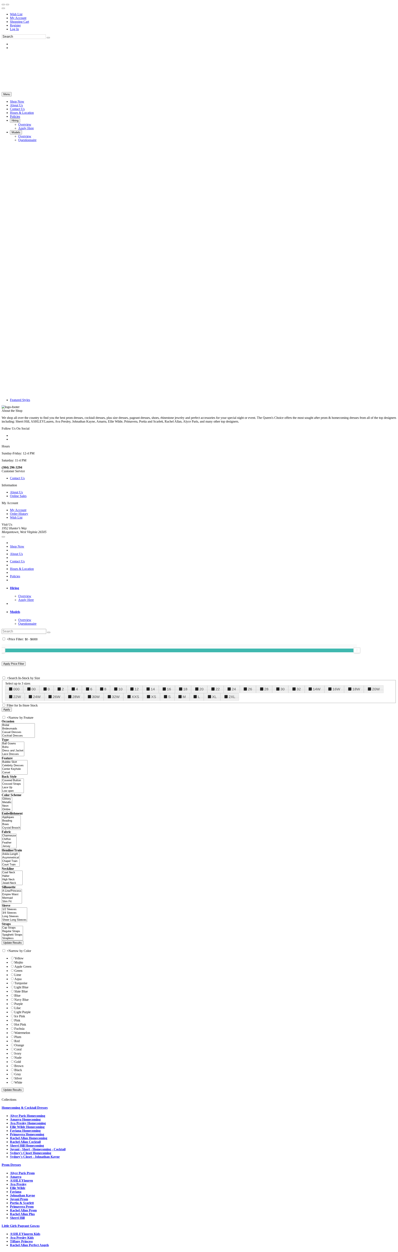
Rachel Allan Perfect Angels (29, 1245)
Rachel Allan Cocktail (25, 1142)
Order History (19, 513)
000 (16, 689)
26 (250, 689)
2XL (232, 697)
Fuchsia (19, 1028)
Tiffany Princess (21, 1241)
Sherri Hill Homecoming (27, 1145)
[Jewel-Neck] (12, 883)
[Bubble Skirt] (14, 762)
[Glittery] (7, 799)
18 (185, 689)
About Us (16, 492)
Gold (17, 1061)
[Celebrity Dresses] (14, 765)
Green (18, 970)
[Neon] (7, 806)
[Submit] (48, 37)
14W (316, 689)
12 (137, 689)
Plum (17, 1037)
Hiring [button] (14, 588)
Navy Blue (21, 999)
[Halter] (12, 876)
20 (201, 689)
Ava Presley (18, 1184)
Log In (14, 29)
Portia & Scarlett (22, 1203)
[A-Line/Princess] (12, 891)
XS (153, 697)
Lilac (17, 1008)
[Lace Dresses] (13, 754)
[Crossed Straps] (13, 784)
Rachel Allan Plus (22, 1214)
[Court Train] (10, 864)
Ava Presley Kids (22, 1237)
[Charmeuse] (9, 835)
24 (234, 689)
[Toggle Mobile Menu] (3, 536)
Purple (18, 1004)
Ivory (17, 1053)
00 (34, 689)
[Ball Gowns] (13, 743)
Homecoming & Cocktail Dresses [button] (25, 1107)
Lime (17, 975)
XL (214, 697)
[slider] (356, 650)
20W (376, 689)
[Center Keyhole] (14, 769)
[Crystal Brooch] (11, 828)
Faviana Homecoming (25, 1130)
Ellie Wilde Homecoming (27, 1127)
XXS (135, 697)
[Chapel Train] (10, 861)
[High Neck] (12, 879)
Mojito (18, 962)
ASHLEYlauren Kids (25, 1234)
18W (356, 689)
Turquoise (20, 983)
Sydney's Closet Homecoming (30, 1153)
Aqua (18, 979)
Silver (18, 1078)
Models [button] (15, 612)
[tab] (203, 588)
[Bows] (11, 824)
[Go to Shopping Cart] (3, 4)
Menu (6, 94)
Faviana (15, 1191)
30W (96, 697)
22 (218, 689)
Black (18, 1070)
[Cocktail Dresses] (18, 736)
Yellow (19, 958)
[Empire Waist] (12, 894)
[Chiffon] (9, 839)
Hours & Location (22, 569)
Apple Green (22, 966)
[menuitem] (203, 14)
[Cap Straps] (12, 928)
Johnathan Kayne (22, 1195)
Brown (18, 1066)
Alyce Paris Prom (22, 1173)
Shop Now (17, 546)
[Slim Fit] (12, 901)
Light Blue (21, 987)
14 (153, 689)
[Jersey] (9, 846)
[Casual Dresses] (18, 732)
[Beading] (11, 821)
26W (56, 697)
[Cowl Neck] (12, 872)
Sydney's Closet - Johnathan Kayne (35, 1156)
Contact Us (17, 478)
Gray (17, 1074)
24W (37, 697)
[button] (17, 101)
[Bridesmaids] (18, 729)
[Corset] (14, 772)
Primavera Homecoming (27, 1134)
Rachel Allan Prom (23, 1210)
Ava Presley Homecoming (28, 1123)
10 (120, 689)
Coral (18, 1049)
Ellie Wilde (17, 1188)
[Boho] (13, 747)
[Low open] (13, 791)
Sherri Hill (17, 1218)
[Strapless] (12, 938)
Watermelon (22, 1033)
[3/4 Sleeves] (14, 913)
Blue (17, 995)
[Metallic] (7, 802)
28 (266, 689)
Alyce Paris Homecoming (27, 1115)
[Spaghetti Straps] (12, 935)
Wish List (16, 14)
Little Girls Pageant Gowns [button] (21, 1226)
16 (169, 689)
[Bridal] (18, 725)
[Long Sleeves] (14, 916)
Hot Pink (20, 1024)
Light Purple (22, 1012)
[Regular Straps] (12, 931)
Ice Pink (19, 1016)
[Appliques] (11, 817)
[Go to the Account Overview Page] (3, 8)
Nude (18, 1057)
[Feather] (9, 843)
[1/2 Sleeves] (14, 909)
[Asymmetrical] (10, 857)
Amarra (15, 1177)
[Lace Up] (13, 787)
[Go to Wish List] (7, 4)
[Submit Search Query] (48, 632)
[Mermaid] (12, 898)
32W (116, 697)
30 (282, 689)
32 (299, 689)
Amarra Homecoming (25, 1119)
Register (15, 25)
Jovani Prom (19, 1199)
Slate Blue (21, 991)
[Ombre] (7, 809)
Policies (15, 576)
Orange (19, 1045)
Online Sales (18, 496)
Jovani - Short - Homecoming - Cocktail (38, 1149)
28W (76, 697)
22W (17, 697)
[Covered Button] (13, 780)
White (18, 1082)
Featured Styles (20, 400)
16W (336, 689)
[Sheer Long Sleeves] (14, 920)
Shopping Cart (19, 21)
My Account (18, 18)
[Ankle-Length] (10, 854)
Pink (17, 1020)
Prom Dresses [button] (11, 1165)
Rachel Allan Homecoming (28, 1138)
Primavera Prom (22, 1206)
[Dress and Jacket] (13, 750)
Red (17, 1041)
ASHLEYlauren (21, 1180)
